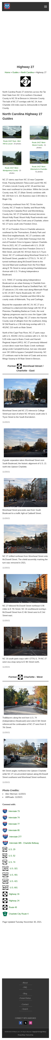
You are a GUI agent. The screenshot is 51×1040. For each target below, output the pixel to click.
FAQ (25, 987)
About (25, 983)
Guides (15, 72)
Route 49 (13, 907)
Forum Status (25, 998)
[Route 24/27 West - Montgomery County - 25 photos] (11, 164)
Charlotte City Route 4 (18, 914)
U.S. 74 (12, 862)
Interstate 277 (15, 836)
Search (25, 1009)
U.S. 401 (14, 875)
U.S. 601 (14, 887)
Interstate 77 (14, 824)
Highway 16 (14, 894)
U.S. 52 (12, 856)
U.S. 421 (14, 881)
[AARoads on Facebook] (20, 1022)
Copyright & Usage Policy (39, 1031)
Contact (25, 1004)
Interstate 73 (14, 811)
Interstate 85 (14, 830)
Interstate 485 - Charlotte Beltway (24, 843)
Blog (25, 993)
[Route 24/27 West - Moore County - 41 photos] (39, 139)
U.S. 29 (12, 849)
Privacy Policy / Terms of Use (25, 1035)
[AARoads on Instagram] (30, 1022)
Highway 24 (14, 900)
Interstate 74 (14, 817)
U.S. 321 (14, 868)
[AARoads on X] (25, 1022)
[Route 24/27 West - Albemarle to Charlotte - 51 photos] (39, 163)
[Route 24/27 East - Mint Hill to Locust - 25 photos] (11, 137)
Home (7, 72)
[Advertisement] (25, 37)
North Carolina (27, 72)
